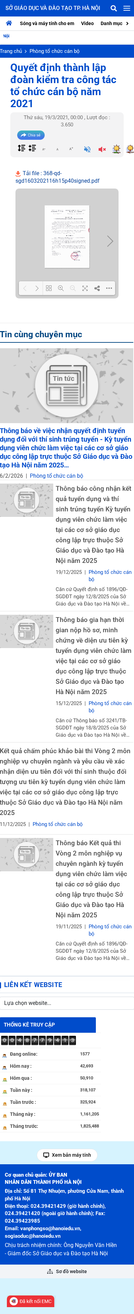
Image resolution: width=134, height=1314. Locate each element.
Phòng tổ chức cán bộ (55, 51)
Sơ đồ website (71, 1271)
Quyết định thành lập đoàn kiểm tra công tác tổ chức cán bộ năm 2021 (63, 85)
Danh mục (111, 23)
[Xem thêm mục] (128, 22)
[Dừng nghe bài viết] (102, 150)
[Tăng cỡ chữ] (71, 149)
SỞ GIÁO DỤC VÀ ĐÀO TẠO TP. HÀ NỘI (52, 8)
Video (87, 23)
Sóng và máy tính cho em (47, 23)
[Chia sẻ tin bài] (31, 135)
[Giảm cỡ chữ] (43, 149)
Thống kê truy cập (29, 1025)
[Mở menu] (126, 8)
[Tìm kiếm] (113, 8)
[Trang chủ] (10, 23)
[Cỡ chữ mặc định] (57, 149)
